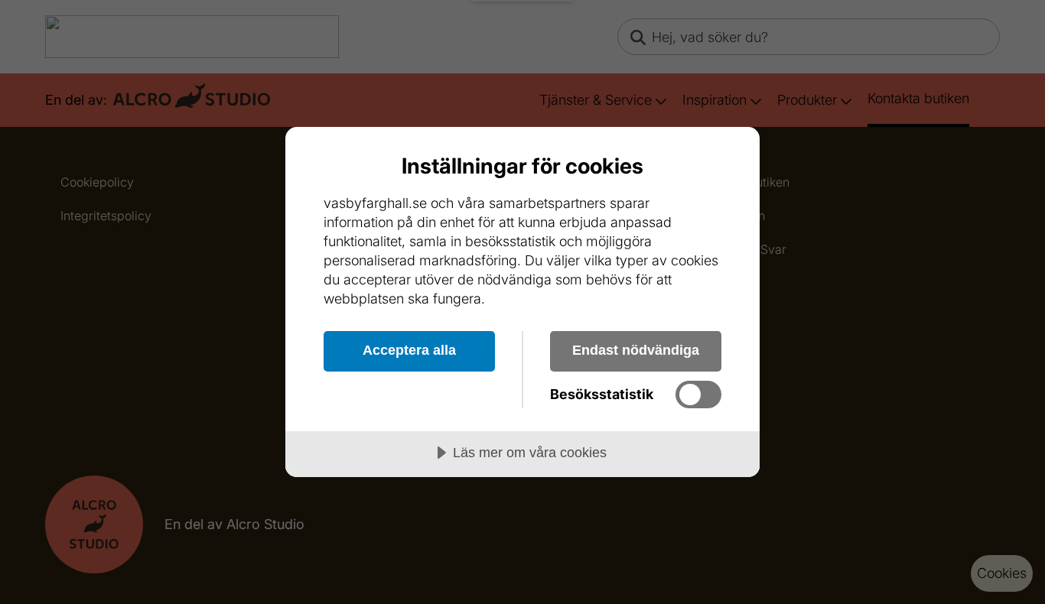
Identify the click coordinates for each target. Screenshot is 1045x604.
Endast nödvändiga (635, 350)
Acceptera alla (409, 350)
